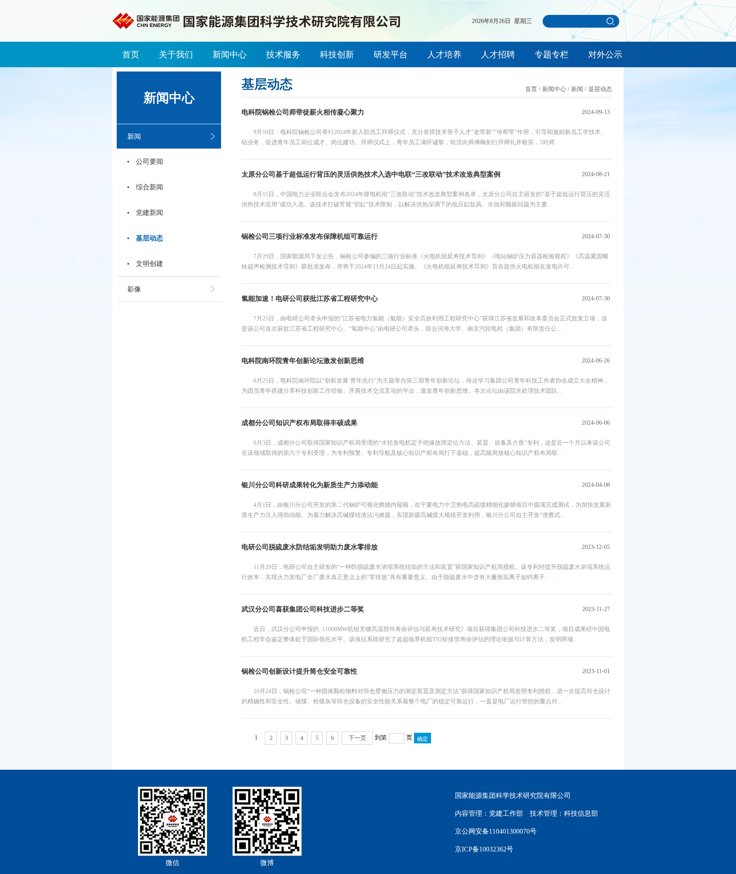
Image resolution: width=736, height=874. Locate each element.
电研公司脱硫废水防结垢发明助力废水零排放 (310, 547)
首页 (130, 54)
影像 (134, 289)
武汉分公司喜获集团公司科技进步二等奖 (303, 609)
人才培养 (444, 54)
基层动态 (149, 238)
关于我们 (176, 54)
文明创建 (149, 263)
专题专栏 (552, 54)
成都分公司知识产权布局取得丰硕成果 (299, 422)
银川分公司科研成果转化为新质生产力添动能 (310, 484)
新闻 (134, 136)
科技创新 (337, 54)
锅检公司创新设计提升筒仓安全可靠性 (299, 671)
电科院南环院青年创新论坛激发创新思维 (303, 360)
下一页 (357, 738)
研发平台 (391, 54)
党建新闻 (149, 212)
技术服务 (283, 54)
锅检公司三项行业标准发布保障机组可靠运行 (310, 236)
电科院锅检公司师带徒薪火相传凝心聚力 (303, 112)
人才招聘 (498, 54)
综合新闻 (149, 187)
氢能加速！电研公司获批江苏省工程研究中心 (310, 298)
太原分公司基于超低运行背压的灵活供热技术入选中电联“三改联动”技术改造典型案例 (371, 174)
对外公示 (605, 54)
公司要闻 (149, 161)
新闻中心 (230, 54)
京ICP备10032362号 (484, 849)
